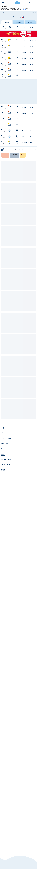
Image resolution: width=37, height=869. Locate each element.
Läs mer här (25, 9)
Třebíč (3, 470)
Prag (2, 428)
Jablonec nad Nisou (7, 459)
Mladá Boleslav (6, 465)
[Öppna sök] (30, 2)
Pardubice (4, 444)
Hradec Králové (6, 438)
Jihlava (3, 454)
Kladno (3, 449)
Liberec (3, 433)
